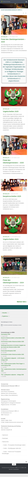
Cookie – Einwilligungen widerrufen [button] (12, 448)
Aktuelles (4, 36)
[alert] (14, 325)
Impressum (5, 435)
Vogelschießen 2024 (10, 239)
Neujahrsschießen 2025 (12, 196)
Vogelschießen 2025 (10, 111)
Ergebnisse (5, 316)
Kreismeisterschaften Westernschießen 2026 (12, 341)
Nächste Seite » (22, 301)
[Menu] (26, 1)
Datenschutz (5, 441)
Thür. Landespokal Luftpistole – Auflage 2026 (12, 374)
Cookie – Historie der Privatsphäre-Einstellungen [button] (11, 452)
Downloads (5, 438)
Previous (23, 13)
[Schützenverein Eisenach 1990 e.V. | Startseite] (11, 2)
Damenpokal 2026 (5, 334)
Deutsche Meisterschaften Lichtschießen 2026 (13, 338)
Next (26, 13)
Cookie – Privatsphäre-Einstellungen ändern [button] (14, 445)
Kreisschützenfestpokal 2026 (8, 350)
